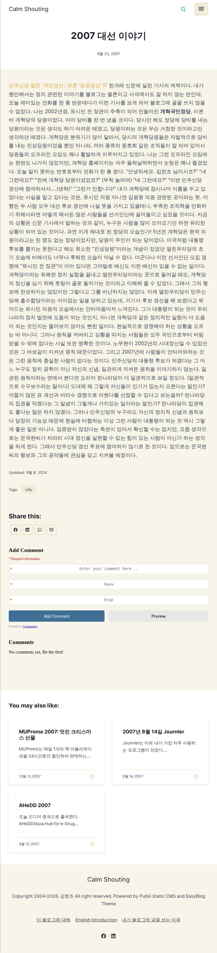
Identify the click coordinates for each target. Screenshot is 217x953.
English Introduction (96, 920)
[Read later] (92, 776)
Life (28, 489)
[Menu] (201, 9)
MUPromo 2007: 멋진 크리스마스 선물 (55, 735)
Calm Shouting (28, 8)
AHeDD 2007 (35, 805)
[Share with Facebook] (15, 530)
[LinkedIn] (113, 937)
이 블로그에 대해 (53, 920)
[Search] (183, 9)
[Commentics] (109, 608)
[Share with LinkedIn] (27, 530)
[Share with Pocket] (51, 530)
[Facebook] (103, 937)
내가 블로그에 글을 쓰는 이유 (151, 920)
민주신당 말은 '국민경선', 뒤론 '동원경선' (55, 85)
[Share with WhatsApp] (39, 530)
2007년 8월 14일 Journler (153, 732)
